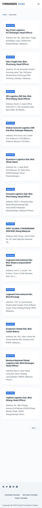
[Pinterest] (13, 487)
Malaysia (10, 25)
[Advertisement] (21, 453)
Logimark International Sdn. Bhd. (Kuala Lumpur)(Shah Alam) (19, 262)
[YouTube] (17, 487)
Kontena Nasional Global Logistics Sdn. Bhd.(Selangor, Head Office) (20, 363)
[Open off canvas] (39, 4)
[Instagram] (10, 487)
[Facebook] (3, 487)
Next (34, 428)
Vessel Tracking (21, 498)
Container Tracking (12, 495)
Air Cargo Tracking (30, 495)
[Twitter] (7, 487)
